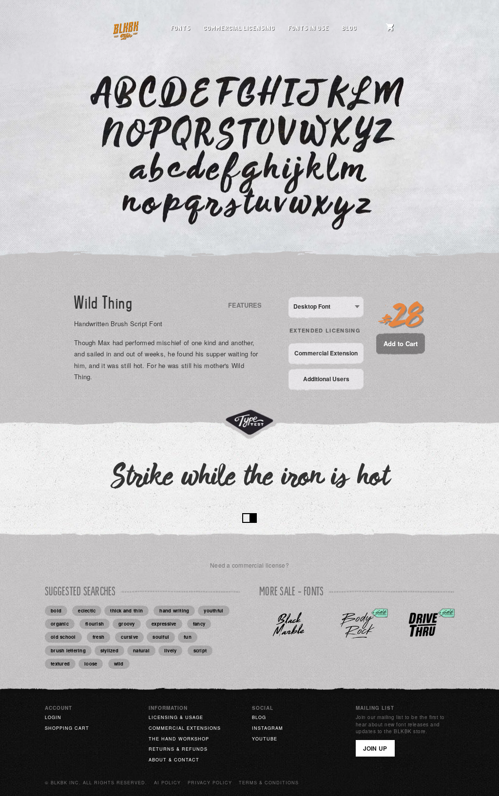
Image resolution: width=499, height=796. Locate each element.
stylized (109, 650)
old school (63, 636)
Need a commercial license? (249, 565)
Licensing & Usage (176, 717)
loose (90, 663)
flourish (94, 623)
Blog (349, 28)
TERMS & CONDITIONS (269, 782)
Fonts (181, 28)
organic (60, 623)
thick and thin (126, 610)
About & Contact (174, 760)
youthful (213, 610)
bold (56, 610)
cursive (129, 636)
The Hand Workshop (179, 739)
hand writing (174, 610)
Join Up (375, 748)
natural (141, 650)
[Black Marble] (290, 625)
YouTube (264, 739)
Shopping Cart (67, 728)
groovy (126, 623)
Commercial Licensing (239, 28)
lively (170, 650)
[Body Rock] (357, 625)
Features (245, 305)
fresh (98, 636)
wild (119, 663)
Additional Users (326, 378)
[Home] (125, 29)
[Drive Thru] (423, 625)
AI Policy (167, 782)
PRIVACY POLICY (210, 782)
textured (60, 663)
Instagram (267, 728)
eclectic (87, 610)
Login (53, 717)
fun (188, 636)
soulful (161, 636)
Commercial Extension (326, 353)
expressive (164, 623)
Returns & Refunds (178, 749)
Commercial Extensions (185, 728)
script (200, 650)
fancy (199, 623)
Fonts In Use (308, 28)
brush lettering (68, 650)
